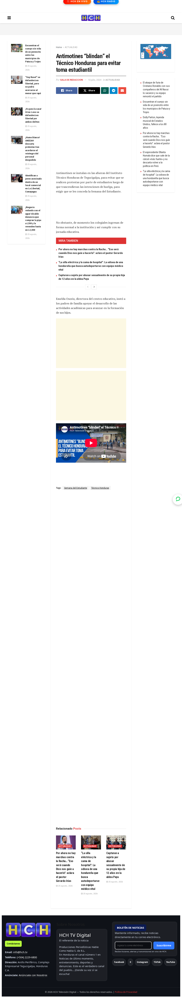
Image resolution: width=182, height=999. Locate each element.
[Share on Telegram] (113, 90)
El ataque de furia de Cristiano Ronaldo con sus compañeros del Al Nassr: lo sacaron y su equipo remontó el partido (156, 89)
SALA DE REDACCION (71, 79)
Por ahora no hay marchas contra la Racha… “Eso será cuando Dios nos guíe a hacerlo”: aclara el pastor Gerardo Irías (90, 253)
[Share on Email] (122, 90)
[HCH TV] (28, 929)
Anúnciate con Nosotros (33, 975)
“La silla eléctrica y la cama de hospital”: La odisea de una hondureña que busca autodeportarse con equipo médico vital (90, 266)
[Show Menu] (9, 18)
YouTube (170, 962)
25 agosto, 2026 (65, 886)
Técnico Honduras (100, 488)
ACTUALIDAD (71, 47)
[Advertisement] (91, 28)
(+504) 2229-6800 (27, 957)
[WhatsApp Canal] (178, 499)
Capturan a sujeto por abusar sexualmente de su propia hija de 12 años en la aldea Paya (115, 865)
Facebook (119, 962)
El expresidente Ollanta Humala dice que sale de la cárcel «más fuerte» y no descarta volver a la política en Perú (156, 159)
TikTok (157, 962)
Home (59, 47)
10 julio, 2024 (94, 79)
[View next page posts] (94, 286)
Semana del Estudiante (75, 488)
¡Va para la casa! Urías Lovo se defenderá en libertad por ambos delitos (33, 115)
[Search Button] (173, 18)
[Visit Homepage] (91, 17)
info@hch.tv (20, 952)
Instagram (142, 962)
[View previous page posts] (87, 286)
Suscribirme (164, 945)
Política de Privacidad (126, 992)
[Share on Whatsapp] (105, 90)
